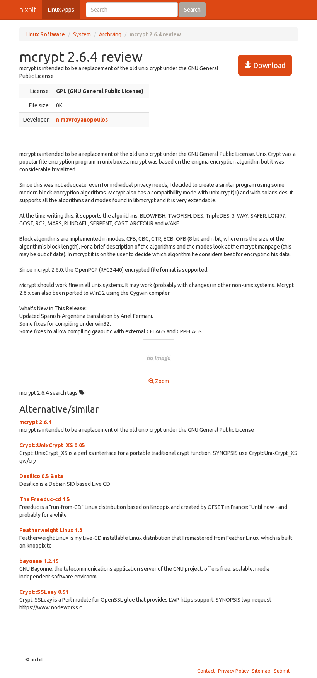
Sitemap (261, 670)
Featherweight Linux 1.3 (50, 530)
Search (192, 10)
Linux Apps (61, 10)
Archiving (110, 34)
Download (268, 65)
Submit (282, 670)
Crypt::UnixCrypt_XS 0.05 (52, 445)
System (82, 34)
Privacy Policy (233, 670)
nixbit (27, 10)
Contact (206, 670)
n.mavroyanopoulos (82, 120)
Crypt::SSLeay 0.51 (44, 592)
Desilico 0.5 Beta (41, 476)
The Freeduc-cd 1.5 (44, 499)
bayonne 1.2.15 (39, 561)
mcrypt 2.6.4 (35, 422)
